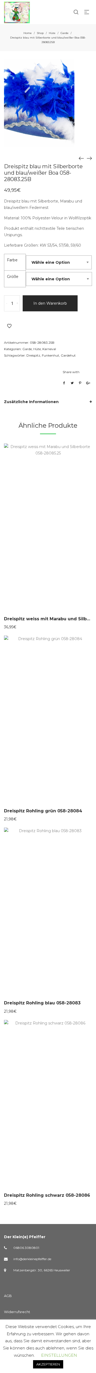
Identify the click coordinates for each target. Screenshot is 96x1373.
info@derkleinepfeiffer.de (32, 1259)
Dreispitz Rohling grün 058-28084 (43, 810)
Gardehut (68, 355)
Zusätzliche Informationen (31, 401)
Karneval (49, 349)
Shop (40, 33)
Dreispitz (33, 355)
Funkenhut (50, 355)
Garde (65, 33)
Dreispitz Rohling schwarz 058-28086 (47, 1195)
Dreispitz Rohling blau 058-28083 (42, 1002)
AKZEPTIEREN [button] (48, 1364)
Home (27, 33)
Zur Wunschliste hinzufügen (9, 326)
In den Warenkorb (50, 303)
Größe (12, 276)
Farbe (12, 260)
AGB (8, 1296)
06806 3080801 (26, 1248)
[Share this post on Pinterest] (80, 383)
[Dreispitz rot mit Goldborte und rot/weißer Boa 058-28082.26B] (81, 158)
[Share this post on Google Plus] (88, 383)
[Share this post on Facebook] (64, 383)
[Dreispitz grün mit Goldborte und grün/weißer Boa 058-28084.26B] (89, 158)
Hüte (52, 33)
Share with (71, 372)
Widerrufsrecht (17, 1312)
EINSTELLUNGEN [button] (59, 1355)
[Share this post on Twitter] (72, 383)
